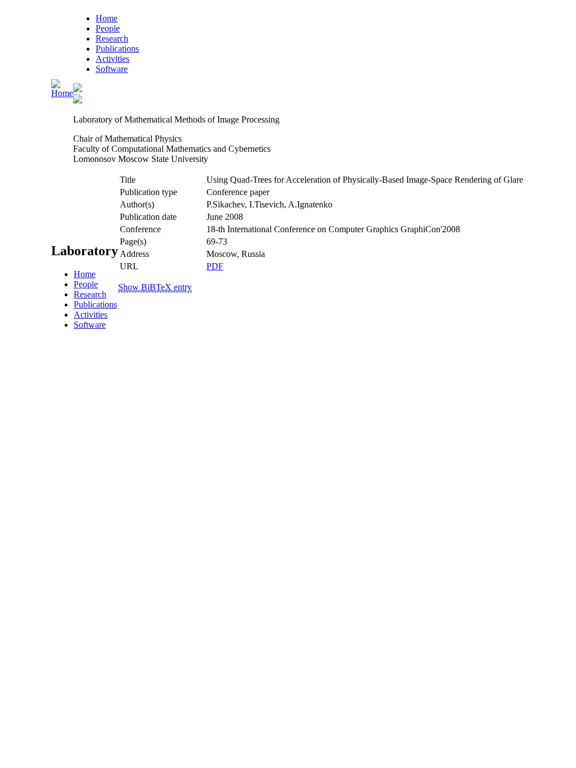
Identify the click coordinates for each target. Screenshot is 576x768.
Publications (117, 48)
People (108, 28)
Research (112, 38)
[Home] (62, 93)
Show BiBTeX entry (155, 287)
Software (112, 69)
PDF (214, 266)
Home (107, 18)
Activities (112, 59)
